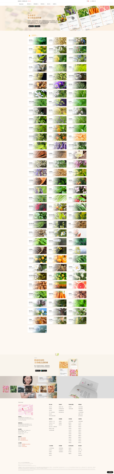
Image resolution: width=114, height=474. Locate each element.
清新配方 (79, 440)
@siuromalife (24, 446)
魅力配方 (70, 451)
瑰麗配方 (70, 449)
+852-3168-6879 (23, 438)
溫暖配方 (70, 442)
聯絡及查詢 (80, 455)
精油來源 (50, 414)
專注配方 (50, 455)
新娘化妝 (60, 424)
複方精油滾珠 (80, 415)
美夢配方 (79, 424)
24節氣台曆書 (71, 408)
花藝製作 (60, 421)
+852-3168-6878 (23, 437)
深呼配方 (70, 433)
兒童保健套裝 (80, 408)
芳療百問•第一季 (52, 421)
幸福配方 (70, 448)
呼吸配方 (79, 433)
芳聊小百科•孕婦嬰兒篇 (53, 426)
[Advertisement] (54, 341)
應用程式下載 (61, 406)
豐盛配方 (70, 453)
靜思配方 (50, 453)
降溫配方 (79, 439)
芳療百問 (70, 406)
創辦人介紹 (80, 449)
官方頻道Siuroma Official (26, 444)
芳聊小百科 (51, 424)
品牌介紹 (79, 448)
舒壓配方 (70, 426)
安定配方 (79, 428)
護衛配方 (79, 437)
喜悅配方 (79, 426)
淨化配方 (70, 440)
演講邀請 (60, 423)
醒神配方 (70, 423)
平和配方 (70, 428)
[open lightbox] (73, 16)
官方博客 (79, 451)
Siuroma (23, 445)
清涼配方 (70, 439)
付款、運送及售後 (52, 412)
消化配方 (70, 430)
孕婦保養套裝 (80, 410)
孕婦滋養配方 (61, 451)
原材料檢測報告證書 (52, 415)
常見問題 (50, 408)
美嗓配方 (70, 435)
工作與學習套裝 (80, 412)
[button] (88, 1)
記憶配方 (50, 451)
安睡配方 (70, 424)
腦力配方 (50, 449)
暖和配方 (79, 442)
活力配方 (79, 423)
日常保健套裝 (80, 406)
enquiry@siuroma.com (24, 440)
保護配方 (70, 437)
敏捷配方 (79, 431)
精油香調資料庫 (61, 410)
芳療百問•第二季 (52, 423)
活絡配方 (70, 431)
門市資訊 (79, 453)
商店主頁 (50, 406)
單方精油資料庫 (61, 408)
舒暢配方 (79, 430)
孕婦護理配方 (61, 449)
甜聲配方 (79, 435)
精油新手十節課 (51, 428)
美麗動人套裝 (80, 414)
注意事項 (50, 410)
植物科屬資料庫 (61, 412)
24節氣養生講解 (51, 430)
